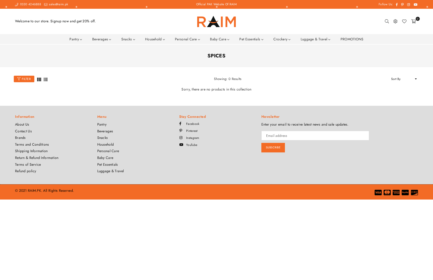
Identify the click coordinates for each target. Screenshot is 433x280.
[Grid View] (39, 79)
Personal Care (186, 39)
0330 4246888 (30, 4)
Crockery (281, 39)
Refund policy (25, 170)
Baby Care (218, 39)
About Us (22, 124)
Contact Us (23, 131)
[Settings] (395, 21)
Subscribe (273, 147)
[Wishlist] (404, 21)
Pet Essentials (250, 39)
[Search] (387, 21)
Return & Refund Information (37, 157)
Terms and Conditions (32, 144)
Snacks (127, 39)
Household (154, 39)
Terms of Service (28, 164)
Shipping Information (31, 150)
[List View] (45, 79)
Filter (26, 79)
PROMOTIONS (352, 39)
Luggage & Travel (315, 39)
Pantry (74, 39)
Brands (20, 137)
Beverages (100, 39)
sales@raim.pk (58, 4)
